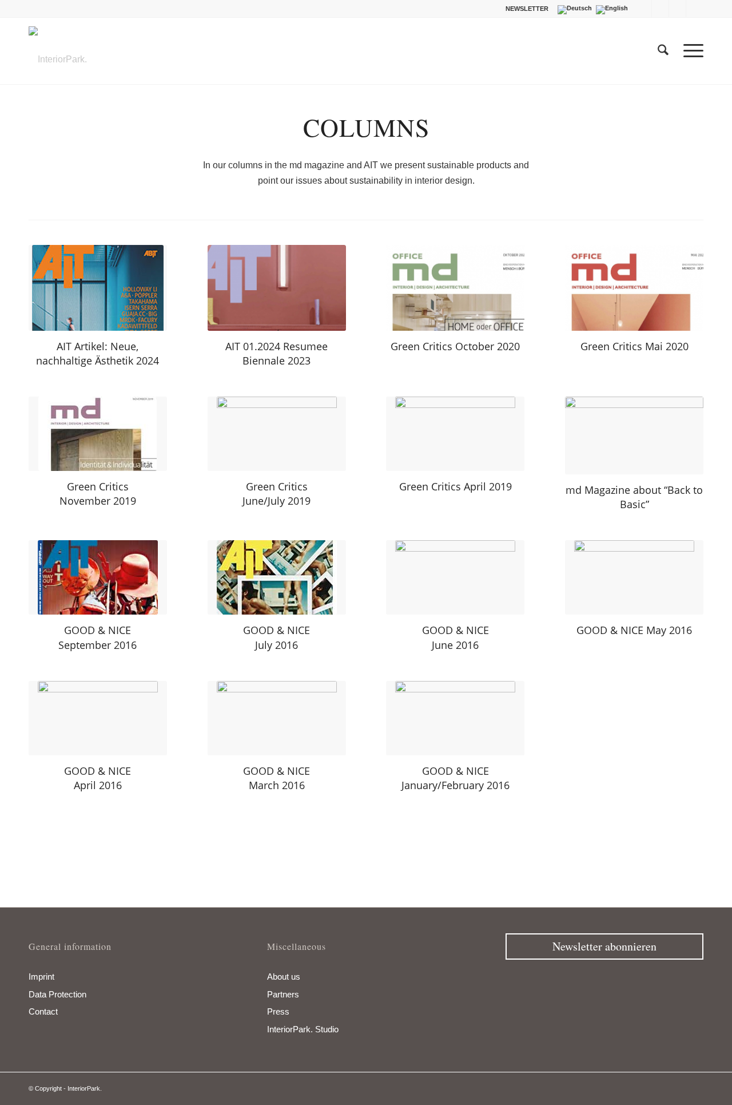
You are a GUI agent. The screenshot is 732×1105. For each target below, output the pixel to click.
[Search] (663, 51)
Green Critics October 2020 (455, 346)
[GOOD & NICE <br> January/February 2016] (455, 718)
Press (278, 1011)
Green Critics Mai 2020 (634, 346)
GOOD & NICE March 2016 (276, 778)
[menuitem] (524, 8)
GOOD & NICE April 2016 (97, 778)
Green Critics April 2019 (455, 486)
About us (283, 976)
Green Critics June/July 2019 (276, 494)
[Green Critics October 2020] (455, 288)
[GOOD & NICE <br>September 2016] (98, 577)
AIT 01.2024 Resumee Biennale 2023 (276, 353)
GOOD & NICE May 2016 (634, 630)
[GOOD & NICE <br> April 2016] (98, 718)
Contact (43, 1011)
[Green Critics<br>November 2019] (98, 434)
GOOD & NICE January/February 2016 (455, 778)
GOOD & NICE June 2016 (455, 637)
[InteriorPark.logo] (58, 59)
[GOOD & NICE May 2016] (634, 577)
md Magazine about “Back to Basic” (634, 497)
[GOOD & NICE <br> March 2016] (277, 718)
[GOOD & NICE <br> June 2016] (455, 577)
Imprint (41, 976)
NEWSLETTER (527, 8)
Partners (283, 994)
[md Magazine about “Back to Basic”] (634, 435)
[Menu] (689, 51)
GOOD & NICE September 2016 (97, 637)
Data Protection (57, 994)
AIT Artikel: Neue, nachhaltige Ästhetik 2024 (97, 353)
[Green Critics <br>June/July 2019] (277, 434)
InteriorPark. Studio (303, 1029)
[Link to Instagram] (677, 8)
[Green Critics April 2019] (455, 434)
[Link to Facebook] (643, 8)
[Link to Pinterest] (694, 8)
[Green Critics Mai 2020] (634, 288)
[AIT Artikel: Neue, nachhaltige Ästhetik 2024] (98, 288)
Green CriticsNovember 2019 (97, 494)
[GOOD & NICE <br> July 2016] (277, 577)
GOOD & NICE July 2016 (276, 637)
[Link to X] (660, 8)
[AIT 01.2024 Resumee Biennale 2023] (277, 288)
